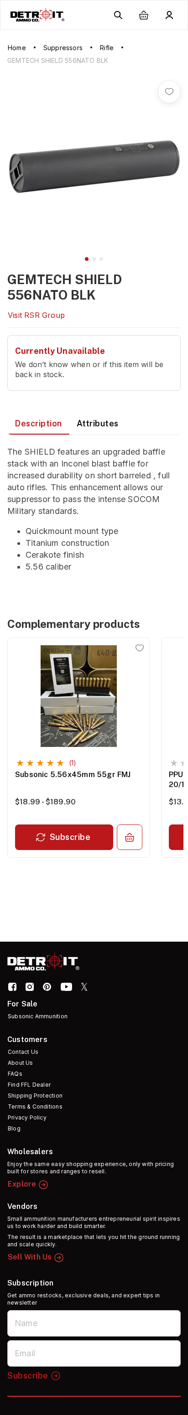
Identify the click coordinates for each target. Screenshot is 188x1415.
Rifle (107, 48)
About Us (20, 1062)
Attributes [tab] (98, 423)
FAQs (15, 1073)
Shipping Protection (35, 1095)
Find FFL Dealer (29, 1084)
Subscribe (70, 837)
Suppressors (63, 48)
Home (17, 48)
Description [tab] (38, 423)
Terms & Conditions (35, 1106)
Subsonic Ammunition (38, 1016)
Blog (14, 1128)
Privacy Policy (27, 1117)
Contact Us (23, 1051)
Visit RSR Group (36, 315)
